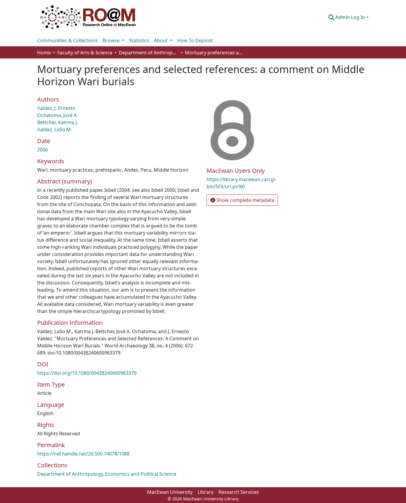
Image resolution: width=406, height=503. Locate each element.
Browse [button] (112, 40)
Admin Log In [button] (350, 17)
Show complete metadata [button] (244, 200)
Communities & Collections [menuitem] (67, 40)
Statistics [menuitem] (139, 40)
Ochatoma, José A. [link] (57, 115)
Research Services (238, 492)
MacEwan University (170, 492)
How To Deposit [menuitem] (195, 40)
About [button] (161, 40)
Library (205, 492)
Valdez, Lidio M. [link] (54, 129)
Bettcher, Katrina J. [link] (57, 122)
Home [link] (44, 52)
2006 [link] (42, 149)
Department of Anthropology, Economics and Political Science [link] (148, 52)
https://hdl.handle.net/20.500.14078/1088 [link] (83, 453)
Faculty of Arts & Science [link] (84, 52)
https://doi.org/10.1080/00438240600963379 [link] (86, 373)
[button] (88, 17)
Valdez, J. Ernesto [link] (56, 108)
